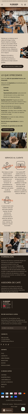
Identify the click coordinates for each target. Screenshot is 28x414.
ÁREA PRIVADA (5, 358)
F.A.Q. (2, 353)
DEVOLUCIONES (5, 365)
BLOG (2, 386)
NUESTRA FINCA (5, 377)
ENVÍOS (3, 363)
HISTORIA (3, 375)
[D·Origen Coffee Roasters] (14, 4)
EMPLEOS (4, 384)
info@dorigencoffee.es (7, 341)
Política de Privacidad (20, 404)
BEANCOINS (4, 360)
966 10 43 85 (4, 337)
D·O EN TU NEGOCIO (7, 382)
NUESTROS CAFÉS (8, 129)
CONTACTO (4, 356)
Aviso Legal (14, 406)
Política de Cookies (7, 404)
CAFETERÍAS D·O (5, 379)
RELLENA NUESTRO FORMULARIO (12, 66)
